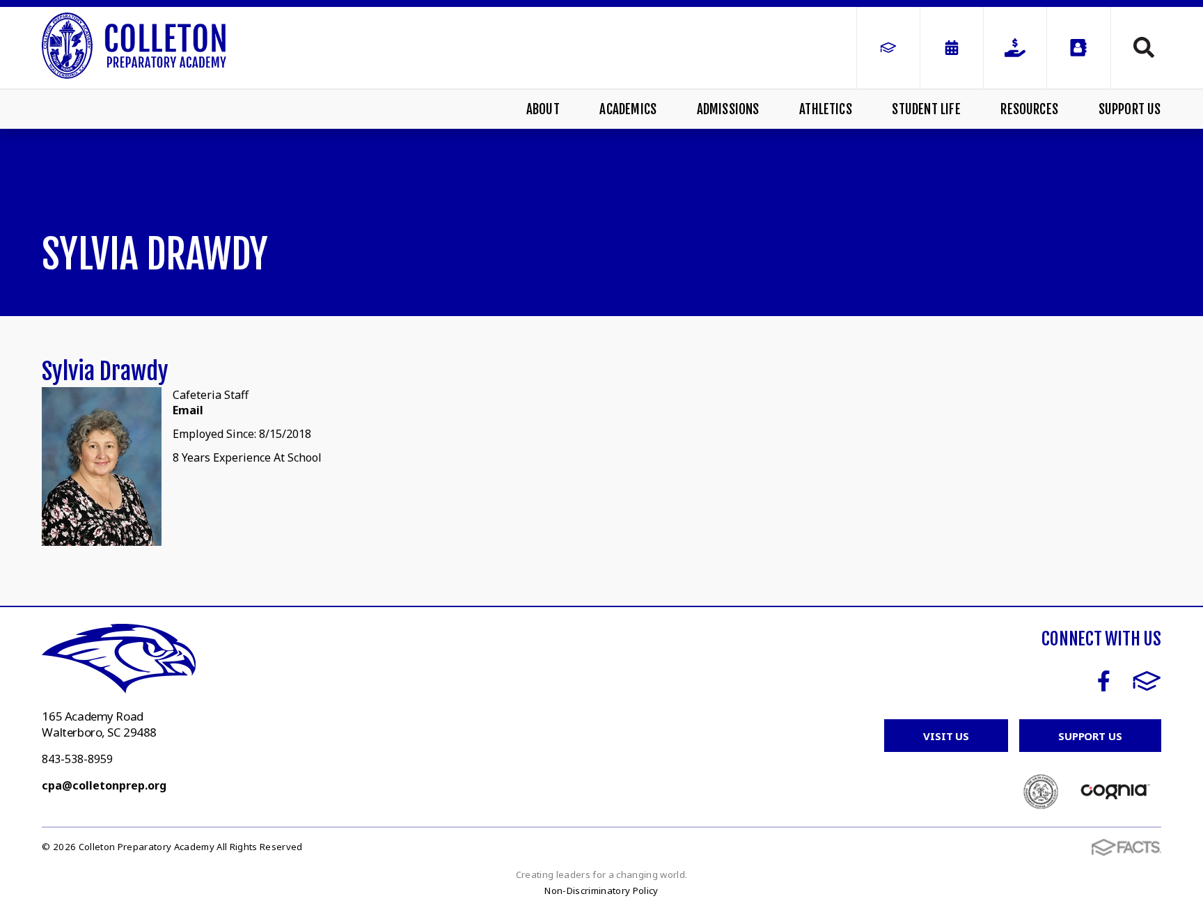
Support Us (1130, 109)
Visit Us (946, 736)
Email (188, 410)
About (543, 109)
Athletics (825, 109)
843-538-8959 (77, 759)
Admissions (728, 109)
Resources (1029, 109)
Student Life (926, 109)
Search (1136, 47)
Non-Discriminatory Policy (601, 890)
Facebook (1104, 681)
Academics (627, 109)
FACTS (1147, 681)
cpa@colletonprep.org (104, 785)
